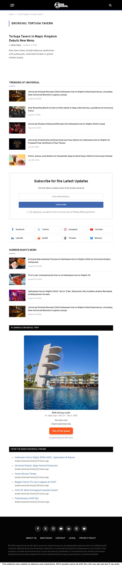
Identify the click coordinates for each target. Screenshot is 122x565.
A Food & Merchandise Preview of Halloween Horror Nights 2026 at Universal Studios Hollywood (69, 261)
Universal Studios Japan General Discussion (36, 465)
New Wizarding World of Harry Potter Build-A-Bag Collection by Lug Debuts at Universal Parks (70, 109)
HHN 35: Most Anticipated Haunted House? (36, 490)
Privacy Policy (79, 212)
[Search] (110, 5)
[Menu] (12, 5)
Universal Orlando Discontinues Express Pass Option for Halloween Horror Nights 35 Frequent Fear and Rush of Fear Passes (69, 141)
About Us (31, 538)
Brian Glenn (16, 45)
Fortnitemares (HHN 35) (26, 498)
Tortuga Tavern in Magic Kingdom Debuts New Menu (33, 39)
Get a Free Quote (61, 431)
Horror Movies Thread (25, 474)
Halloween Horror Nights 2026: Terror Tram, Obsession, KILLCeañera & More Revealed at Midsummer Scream (70, 293)
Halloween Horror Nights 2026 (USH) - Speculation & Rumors (45, 457)
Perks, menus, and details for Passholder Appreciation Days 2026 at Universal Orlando (70, 156)
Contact (60, 538)
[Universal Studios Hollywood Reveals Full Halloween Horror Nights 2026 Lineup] (17, 128)
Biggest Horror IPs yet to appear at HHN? (35, 482)
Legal (72, 538)
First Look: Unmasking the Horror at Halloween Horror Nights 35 (59, 275)
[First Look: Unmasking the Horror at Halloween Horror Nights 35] (17, 279)
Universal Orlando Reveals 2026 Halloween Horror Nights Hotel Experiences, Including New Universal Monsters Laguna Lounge (70, 93)
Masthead (46, 538)
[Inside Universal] (61, 5)
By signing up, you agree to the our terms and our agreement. (62, 212)
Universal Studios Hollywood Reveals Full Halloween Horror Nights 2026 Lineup (66, 124)
